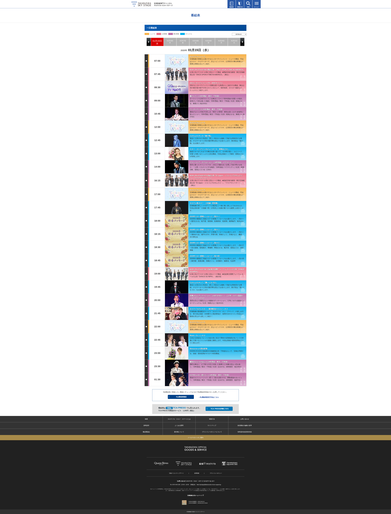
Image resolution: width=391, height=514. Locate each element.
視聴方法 (212, 419)
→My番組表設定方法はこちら (208, 397)
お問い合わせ (244, 419)
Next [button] (242, 42)
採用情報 (196, 473)
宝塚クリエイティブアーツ (176, 473)
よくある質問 (179, 425)
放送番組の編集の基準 (245, 425)
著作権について (179, 432)
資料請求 (146, 425)
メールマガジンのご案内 (195, 437)
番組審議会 (146, 432)
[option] (157, 42)
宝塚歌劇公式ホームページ (194, 495)
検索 (146, 419)
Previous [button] (149, 42)
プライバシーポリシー (216, 473)
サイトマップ (212, 425)
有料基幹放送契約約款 (245, 432)
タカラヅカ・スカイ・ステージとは (179, 419)
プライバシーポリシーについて (212, 432)
